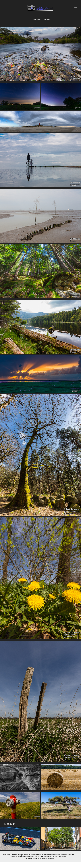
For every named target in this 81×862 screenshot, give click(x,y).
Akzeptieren (28, 858)
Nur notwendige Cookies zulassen (43, 858)
